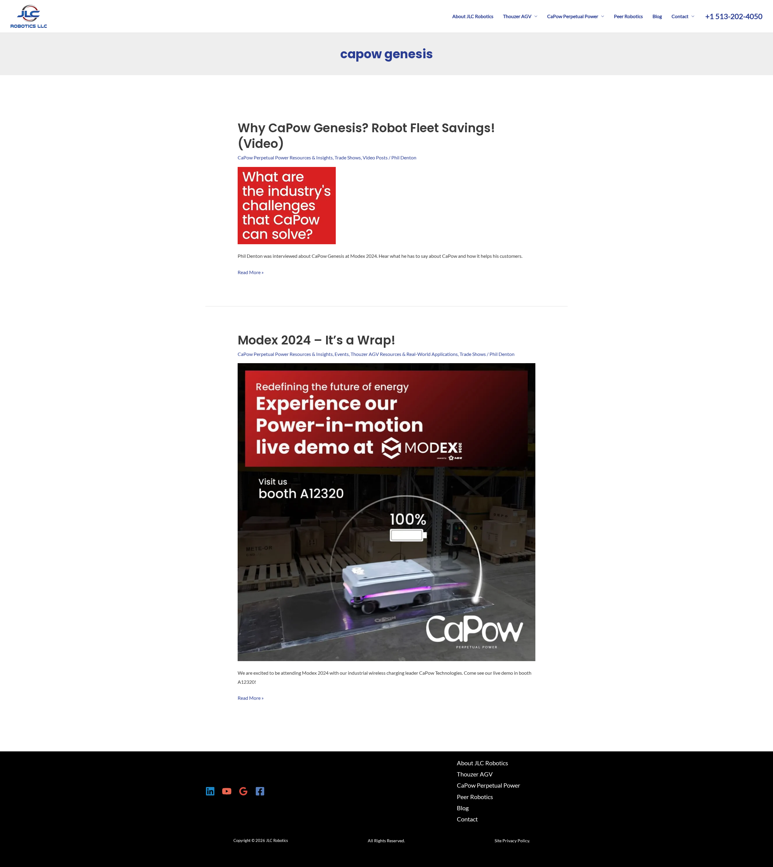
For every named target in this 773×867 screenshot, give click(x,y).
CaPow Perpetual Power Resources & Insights (285, 157)
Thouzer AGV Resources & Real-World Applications (404, 354)
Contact (680, 16)
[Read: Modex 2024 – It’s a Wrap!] (387, 511)
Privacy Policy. (516, 840)
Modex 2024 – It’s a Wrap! (317, 340)
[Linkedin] (210, 791)
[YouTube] (227, 791)
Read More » (251, 273)
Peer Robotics (628, 16)
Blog (657, 16)
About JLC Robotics (472, 16)
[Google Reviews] (243, 791)
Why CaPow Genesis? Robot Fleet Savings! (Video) (366, 136)
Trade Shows (348, 157)
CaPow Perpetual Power (572, 16)
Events (342, 354)
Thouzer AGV (517, 16)
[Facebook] (260, 791)
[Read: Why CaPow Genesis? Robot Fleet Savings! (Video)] (287, 205)
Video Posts (375, 157)
